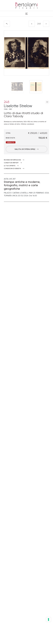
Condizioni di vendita (12, 168)
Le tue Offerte (9, 166)
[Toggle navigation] (26, 13)
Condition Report (11, 163)
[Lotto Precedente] (32, 24)
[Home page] (26, 5)
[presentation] (8, 53)
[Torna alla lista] (7, 24)
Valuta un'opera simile (25, 149)
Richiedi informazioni (12, 160)
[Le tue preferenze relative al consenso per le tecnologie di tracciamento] (48, 619)
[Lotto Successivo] (46, 24)
